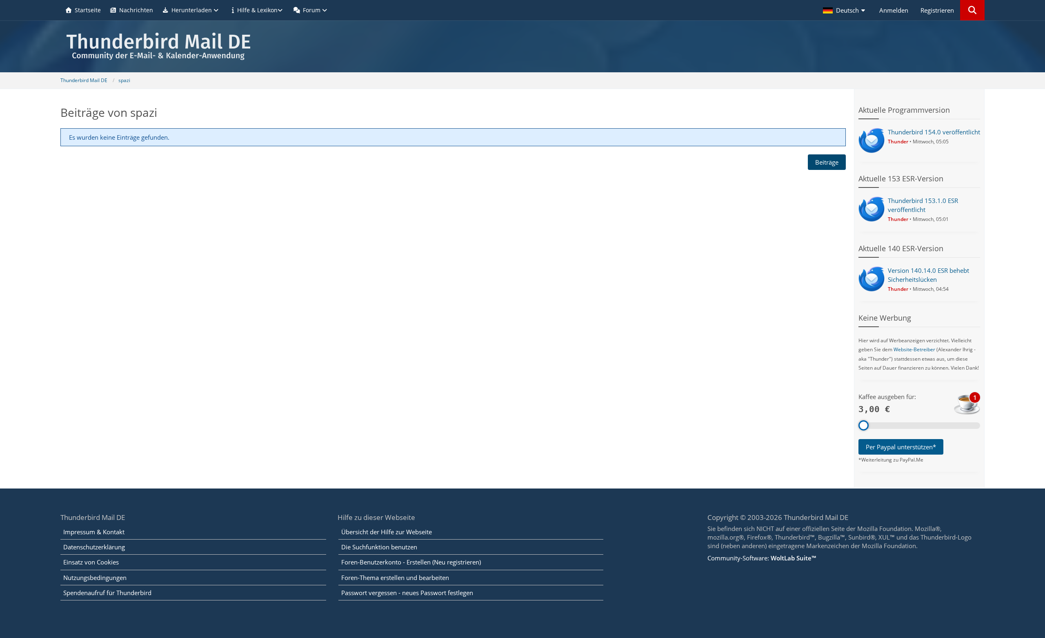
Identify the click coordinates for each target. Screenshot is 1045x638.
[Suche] (972, 10)
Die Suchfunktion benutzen (379, 547)
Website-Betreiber (914, 349)
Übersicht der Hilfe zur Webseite (386, 532)
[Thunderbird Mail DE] (522, 46)
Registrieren (937, 10)
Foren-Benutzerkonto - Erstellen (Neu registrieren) (411, 562)
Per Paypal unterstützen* (901, 447)
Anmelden (893, 10)
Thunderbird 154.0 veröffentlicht (934, 132)
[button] (845, 10)
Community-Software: (761, 558)
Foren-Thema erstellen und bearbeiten (395, 577)
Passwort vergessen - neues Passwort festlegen (407, 593)
